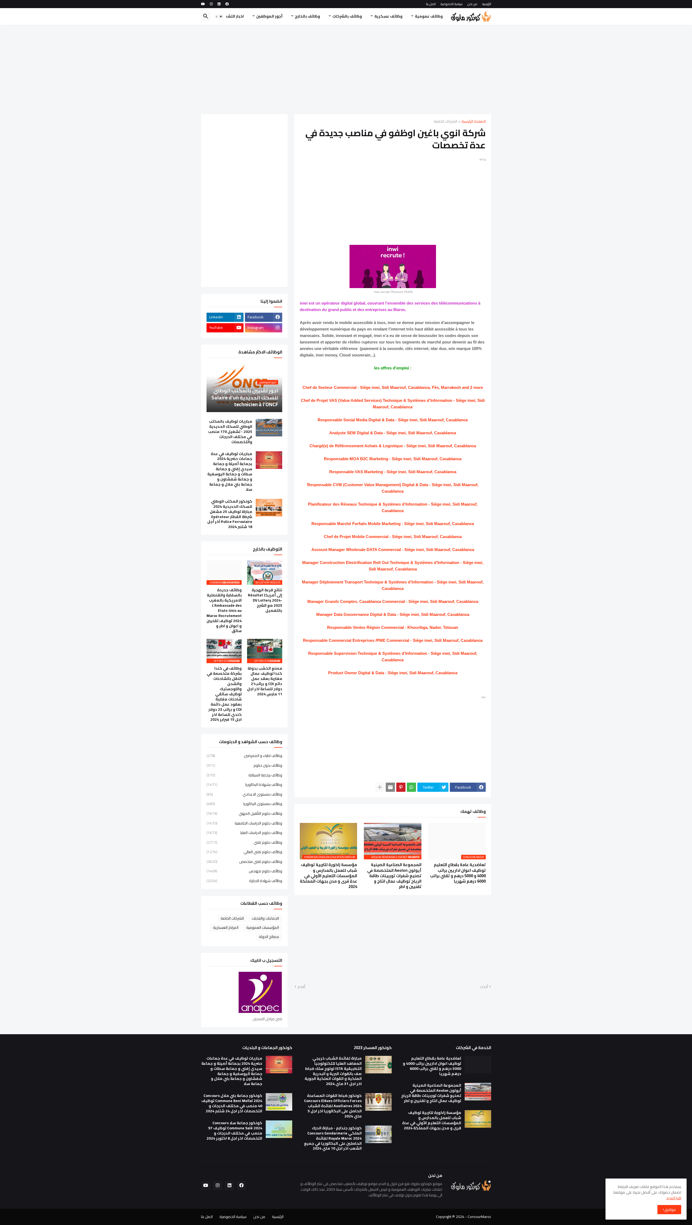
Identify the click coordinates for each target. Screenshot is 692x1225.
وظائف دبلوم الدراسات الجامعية (244, 823)
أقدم (301, 987)
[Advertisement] (346, 69)
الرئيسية (486, 4)
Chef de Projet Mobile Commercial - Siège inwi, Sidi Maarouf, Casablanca (393, 536)
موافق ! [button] (669, 1209)
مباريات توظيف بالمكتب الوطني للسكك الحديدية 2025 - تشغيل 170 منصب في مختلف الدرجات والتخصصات (230, 432)
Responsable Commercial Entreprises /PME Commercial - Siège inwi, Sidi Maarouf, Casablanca (393, 640)
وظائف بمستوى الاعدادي (244, 794)
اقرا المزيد (673, 1197)
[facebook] (227, 4)
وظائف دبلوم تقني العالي (244, 851)
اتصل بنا (431, 4)
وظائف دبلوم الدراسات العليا (244, 832)
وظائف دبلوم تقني (244, 842)
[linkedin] (219, 4)
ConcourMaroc (479, 1216)
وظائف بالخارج (307, 16)
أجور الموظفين (269, 16)
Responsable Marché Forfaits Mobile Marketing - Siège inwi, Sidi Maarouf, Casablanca (392, 523)
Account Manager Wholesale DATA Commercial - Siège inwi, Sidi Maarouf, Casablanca (392, 549)
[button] (219, 16)
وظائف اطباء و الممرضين (244, 756)
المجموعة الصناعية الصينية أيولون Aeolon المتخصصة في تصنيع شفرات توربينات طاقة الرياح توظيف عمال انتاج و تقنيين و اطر (394, 875)
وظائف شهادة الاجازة (244, 880)
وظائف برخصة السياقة (244, 775)
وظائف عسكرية (388, 16)
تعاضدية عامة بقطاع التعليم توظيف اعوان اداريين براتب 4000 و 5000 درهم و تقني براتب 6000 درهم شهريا (458, 873)
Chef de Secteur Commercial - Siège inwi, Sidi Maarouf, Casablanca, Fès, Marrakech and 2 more (392, 387)
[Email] (390, 787)
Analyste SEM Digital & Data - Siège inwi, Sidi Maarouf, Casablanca (392, 432)
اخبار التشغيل (232, 16)
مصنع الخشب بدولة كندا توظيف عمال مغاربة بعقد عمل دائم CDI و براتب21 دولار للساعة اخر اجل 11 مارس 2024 (264, 681)
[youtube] (203, 4)
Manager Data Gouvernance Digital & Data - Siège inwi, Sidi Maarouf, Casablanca (392, 614)
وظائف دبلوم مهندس (244, 870)
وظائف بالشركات (347, 16)
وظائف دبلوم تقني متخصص (244, 861)
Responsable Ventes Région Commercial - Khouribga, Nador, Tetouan (392, 627)
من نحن (472, 4)
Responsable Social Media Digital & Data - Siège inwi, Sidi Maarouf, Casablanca (393, 420)
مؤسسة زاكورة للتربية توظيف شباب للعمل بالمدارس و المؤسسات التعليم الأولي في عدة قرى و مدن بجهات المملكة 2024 (328, 875)
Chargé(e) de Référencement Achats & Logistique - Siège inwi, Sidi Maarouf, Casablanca (393, 445)
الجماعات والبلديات (265, 918)
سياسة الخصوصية (452, 4)
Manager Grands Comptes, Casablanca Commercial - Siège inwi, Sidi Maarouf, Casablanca (392, 601)
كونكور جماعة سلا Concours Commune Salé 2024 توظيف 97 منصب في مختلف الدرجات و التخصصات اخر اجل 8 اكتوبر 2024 (234, 1130)
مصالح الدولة (269, 936)
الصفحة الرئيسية (473, 121)
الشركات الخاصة (445, 121)
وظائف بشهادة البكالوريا (244, 784)
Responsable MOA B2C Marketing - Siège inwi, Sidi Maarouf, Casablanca (392, 458)
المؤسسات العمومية (262, 927)
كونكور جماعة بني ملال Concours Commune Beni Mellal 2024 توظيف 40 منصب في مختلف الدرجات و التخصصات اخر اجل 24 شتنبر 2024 (231, 1103)
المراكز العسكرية (225, 927)
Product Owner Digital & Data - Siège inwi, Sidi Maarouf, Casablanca (392, 672)
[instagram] (211, 4)
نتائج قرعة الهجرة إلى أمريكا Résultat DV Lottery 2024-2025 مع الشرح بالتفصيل (265, 600)
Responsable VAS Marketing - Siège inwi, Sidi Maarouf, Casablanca (392, 471)
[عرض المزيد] (379, 787)
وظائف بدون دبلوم (244, 765)
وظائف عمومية (429, 16)
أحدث (484, 987)
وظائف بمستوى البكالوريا (244, 803)
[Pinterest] (400, 787)
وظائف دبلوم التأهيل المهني (244, 813)
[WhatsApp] (411, 787)
